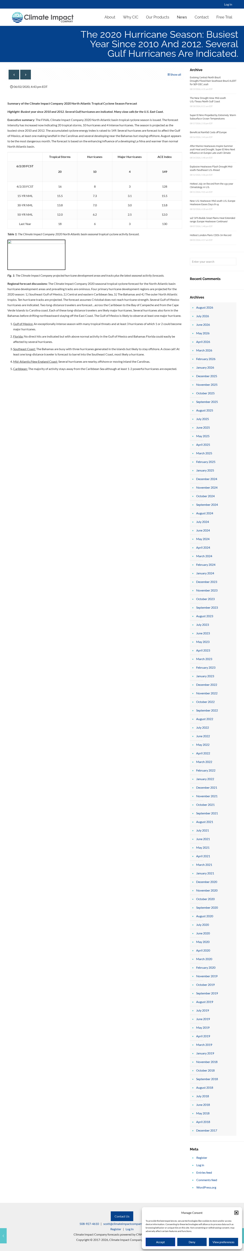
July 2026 (202, 316)
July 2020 (202, 924)
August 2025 (204, 410)
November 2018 (207, 1062)
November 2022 (207, 693)
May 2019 (202, 1027)
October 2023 (205, 599)
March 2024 (204, 556)
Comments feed (206, 1180)
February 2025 (205, 461)
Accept (160, 1242)
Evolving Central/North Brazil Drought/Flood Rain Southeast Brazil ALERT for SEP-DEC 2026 (213, 81)
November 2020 (207, 890)
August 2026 (204, 307)
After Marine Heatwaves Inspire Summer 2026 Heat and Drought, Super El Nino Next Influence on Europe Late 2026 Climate (212, 149)
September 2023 (207, 607)
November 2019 (207, 976)
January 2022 (205, 779)
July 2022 (202, 727)
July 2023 (202, 624)
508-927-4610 (89, 1223)
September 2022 (207, 710)
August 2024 (204, 513)
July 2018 (202, 1096)
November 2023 (207, 590)
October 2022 (205, 702)
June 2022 (203, 736)
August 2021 (204, 822)
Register (201, 1157)
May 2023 (202, 642)
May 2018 (202, 1113)
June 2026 (203, 324)
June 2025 (203, 427)
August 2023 (204, 616)
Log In (228, 4)
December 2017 (206, 1130)
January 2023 (205, 676)
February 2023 (205, 667)
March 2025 (204, 453)
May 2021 (202, 847)
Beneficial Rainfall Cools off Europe (208, 132)
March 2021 (204, 864)
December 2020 (206, 882)
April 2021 (203, 856)
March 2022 (204, 762)
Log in (200, 1165)
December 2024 (206, 479)
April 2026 (203, 341)
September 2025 (207, 401)
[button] (236, 1213)
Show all (175, 74)
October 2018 (205, 1070)
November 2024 (207, 487)
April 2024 (203, 547)
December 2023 (206, 581)
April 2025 (203, 444)
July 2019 (202, 1010)
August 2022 (204, 719)
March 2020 (204, 959)
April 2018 (203, 1122)
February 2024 (205, 564)
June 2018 (203, 1104)
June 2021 (203, 839)
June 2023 (203, 633)
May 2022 (202, 744)
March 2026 (204, 350)
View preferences (223, 1242)
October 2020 (205, 899)
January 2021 (205, 873)
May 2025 (202, 436)
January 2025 (205, 470)
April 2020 (203, 950)
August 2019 (204, 1002)
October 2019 (205, 984)
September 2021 (207, 813)
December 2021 (206, 787)
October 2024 (205, 496)
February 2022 (205, 770)
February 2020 (205, 967)
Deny (192, 1242)
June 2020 (203, 933)
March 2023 (204, 659)
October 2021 (205, 804)
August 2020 (204, 916)
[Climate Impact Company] (43, 17)
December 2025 (206, 376)
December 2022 (206, 684)
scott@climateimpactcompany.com (126, 1223)
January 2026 (205, 367)
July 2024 (202, 521)
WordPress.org (206, 1187)
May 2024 (202, 539)
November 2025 (207, 384)
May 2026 (202, 333)
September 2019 (207, 993)
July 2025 (202, 419)
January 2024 (205, 573)
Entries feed (204, 1172)
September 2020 (207, 907)
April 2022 (203, 753)
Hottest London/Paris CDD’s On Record (210, 235)
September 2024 (207, 504)
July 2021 (202, 830)
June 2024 (203, 530)
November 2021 (207, 796)
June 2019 (203, 1019)
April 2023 (203, 650)
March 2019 (204, 1044)
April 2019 (203, 1036)
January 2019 (205, 1053)
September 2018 (207, 1079)
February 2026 (205, 359)
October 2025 (205, 393)
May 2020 (202, 942)
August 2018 (204, 1087)
